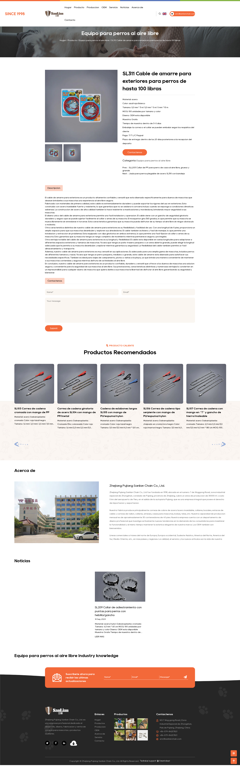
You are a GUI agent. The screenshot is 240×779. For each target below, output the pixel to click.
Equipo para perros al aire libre (82, 11)
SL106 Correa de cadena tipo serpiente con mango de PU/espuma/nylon (120, 412)
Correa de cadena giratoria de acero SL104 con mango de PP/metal (35, 412)
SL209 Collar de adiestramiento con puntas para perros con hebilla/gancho (118, 611)
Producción (93, 7)
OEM (104, 7)
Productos (100, 723)
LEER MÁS (99, 637)
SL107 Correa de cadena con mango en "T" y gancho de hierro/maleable (163, 412)
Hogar (68, 7)
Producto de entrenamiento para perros (83, 12)
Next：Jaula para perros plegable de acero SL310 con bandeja (153, 173)
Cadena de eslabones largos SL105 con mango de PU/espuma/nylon (77, 412)
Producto (79, 7)
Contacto (69, 20)
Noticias (124, 7)
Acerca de (137, 7)
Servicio (113, 7)
